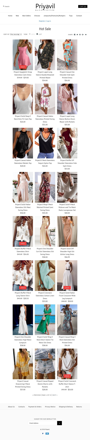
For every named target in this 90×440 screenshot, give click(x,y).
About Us (11, 406)
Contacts (21, 406)
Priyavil (47, 429)
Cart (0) (83, 6)
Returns (79, 406)
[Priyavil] (45, 3)
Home (10, 16)
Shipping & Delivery (66, 406)
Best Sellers (26, 16)
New (17, 16)
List (40, 34)
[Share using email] (85, 34)
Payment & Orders (34, 406)
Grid (33, 34)
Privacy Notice (50, 406)
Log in (48, 21)
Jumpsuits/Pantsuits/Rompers (54, 16)
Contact (79, 16)
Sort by (6, 34)
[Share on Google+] (83, 34)
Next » (55, 395)
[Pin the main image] (80, 34)
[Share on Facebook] (74, 34)
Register (42, 21)
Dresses (37, 16)
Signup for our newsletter (45, 419)
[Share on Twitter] (77, 34)
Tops (71, 16)
